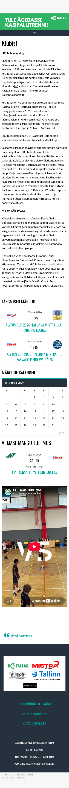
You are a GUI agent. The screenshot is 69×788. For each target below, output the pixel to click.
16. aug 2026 (34, 454)
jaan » (62, 432)
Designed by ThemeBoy (13, 778)
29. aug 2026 (34, 312)
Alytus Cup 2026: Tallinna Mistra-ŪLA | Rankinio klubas (34, 327)
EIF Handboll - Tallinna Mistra (34, 472)
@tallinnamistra (21, 636)
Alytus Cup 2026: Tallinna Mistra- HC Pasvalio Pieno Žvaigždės (34, 357)
